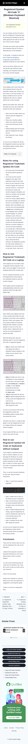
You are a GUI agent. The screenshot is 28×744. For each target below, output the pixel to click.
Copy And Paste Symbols (14, 649)
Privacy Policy (20, 728)
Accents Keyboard (14, 665)
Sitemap (14, 731)
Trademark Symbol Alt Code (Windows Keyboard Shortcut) (13, 630)
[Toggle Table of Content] (19, 154)
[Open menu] (24, 3)
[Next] (24, 630)
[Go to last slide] (4, 630)
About (6, 728)
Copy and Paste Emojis (14, 657)
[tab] (12, 637)
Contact (11, 728)
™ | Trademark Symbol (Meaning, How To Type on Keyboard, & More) (21, 603)
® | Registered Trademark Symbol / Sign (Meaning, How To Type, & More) (7, 602)
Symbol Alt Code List (14, 653)
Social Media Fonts (14, 661)
